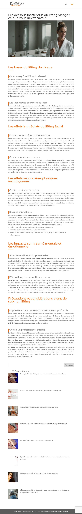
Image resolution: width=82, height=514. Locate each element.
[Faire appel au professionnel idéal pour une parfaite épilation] (13, 398)
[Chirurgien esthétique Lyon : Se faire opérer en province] (13, 481)
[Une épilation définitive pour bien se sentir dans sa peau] (13, 414)
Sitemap (65, 511)
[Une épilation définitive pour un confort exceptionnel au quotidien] (13, 381)
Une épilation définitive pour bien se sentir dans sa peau (39, 407)
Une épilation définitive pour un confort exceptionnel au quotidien (42, 374)
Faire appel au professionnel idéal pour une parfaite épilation (41, 390)
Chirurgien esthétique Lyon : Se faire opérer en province (39, 473)
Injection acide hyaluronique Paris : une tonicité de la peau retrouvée (43, 424)
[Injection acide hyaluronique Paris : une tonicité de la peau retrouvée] (13, 431)
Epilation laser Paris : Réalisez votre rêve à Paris (36, 440)
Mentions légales (56, 511)
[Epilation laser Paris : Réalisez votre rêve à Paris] (13, 448)
